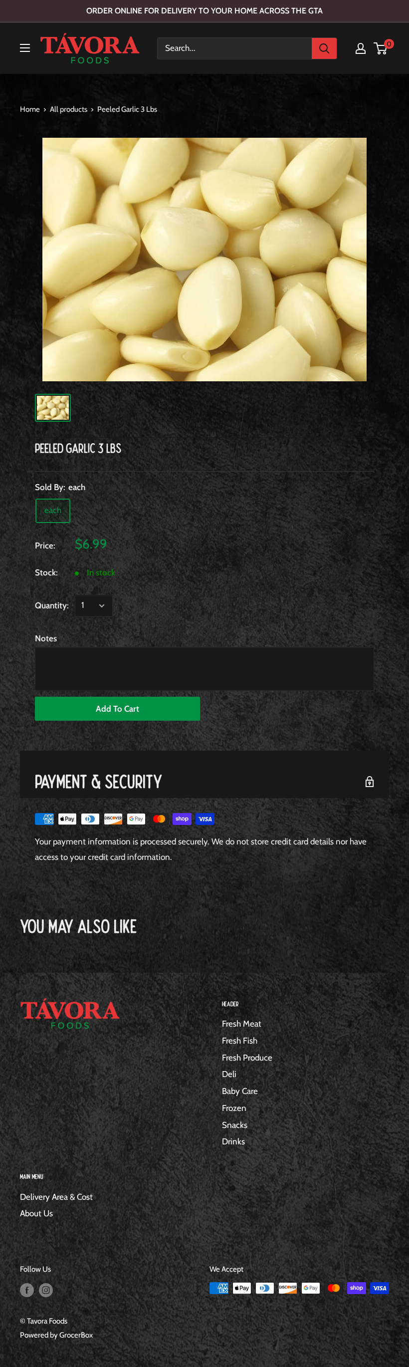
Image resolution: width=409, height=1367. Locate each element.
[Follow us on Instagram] (46, 1289)
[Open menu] (25, 48)
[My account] (361, 48)
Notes (46, 638)
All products (68, 109)
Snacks (234, 1125)
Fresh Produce (247, 1058)
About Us (36, 1213)
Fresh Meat (241, 1024)
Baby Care (240, 1091)
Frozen (234, 1108)
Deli (229, 1074)
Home (30, 109)
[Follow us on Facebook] (27, 1289)
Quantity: (52, 605)
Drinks (233, 1141)
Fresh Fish (239, 1041)
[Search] (324, 48)
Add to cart (117, 709)
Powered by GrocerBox (56, 1335)
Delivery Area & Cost (56, 1197)
